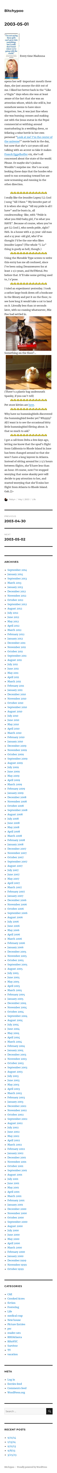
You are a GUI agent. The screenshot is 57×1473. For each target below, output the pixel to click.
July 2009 (13, 767)
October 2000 (15, 1217)
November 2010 (16, 698)
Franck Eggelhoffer (16, 154)
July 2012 (12, 612)
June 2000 (13, 1234)
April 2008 (13, 831)
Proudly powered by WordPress (32, 1467)
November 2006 (17, 904)
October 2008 (15, 805)
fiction (11, 1302)
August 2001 (14, 1174)
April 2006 (13, 934)
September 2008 (17, 810)
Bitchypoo (13, 11)
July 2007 (13, 870)
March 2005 (14, 990)
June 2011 (13, 668)
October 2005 (15, 960)
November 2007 (17, 853)
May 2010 (13, 724)
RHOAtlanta (14, 1337)
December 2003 (16, 1054)
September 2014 (17, 569)
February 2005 (16, 994)
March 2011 (14, 681)
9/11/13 (11, 1446)
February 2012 (15, 634)
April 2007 (13, 883)
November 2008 (17, 801)
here (31, 404)
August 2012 (14, 608)
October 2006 (15, 908)
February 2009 (16, 788)
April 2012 (13, 625)
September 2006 (17, 913)
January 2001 (15, 1204)
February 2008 (16, 840)
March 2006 (14, 938)
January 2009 (15, 792)
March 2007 (14, 887)
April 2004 (13, 1037)
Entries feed (14, 1383)
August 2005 (15, 968)
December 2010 (16, 694)
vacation (12, 1354)
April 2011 (13, 677)
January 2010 (15, 741)
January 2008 (15, 844)
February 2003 (16, 1097)
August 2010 (14, 711)
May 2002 (13, 1136)
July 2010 (12, 715)
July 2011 (12, 664)
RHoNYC (12, 1341)
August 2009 (15, 762)
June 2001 (13, 1183)
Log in (11, 1379)
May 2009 (13, 775)
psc (9, 1328)
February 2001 (15, 1200)
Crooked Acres (16, 1298)
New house (14, 1320)
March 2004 (14, 1041)
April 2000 (13, 1243)
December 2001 (16, 1157)
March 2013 (14, 582)
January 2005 (15, 998)
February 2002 (16, 1148)
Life (34, 499)
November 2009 (17, 750)
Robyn (12, 499)
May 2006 (13, 930)
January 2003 (15, 1101)
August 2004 (15, 1020)
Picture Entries (16, 1324)
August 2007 (14, 865)
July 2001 (12, 1178)
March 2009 (14, 784)
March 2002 (14, 1144)
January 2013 (15, 587)
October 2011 (15, 651)
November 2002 (17, 1110)
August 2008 (15, 814)
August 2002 (15, 1123)
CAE (9, 1294)
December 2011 (16, 642)
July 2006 (13, 921)
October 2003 (15, 1063)
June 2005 (13, 977)
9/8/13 (11, 1450)
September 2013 (17, 578)
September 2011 (16, 655)
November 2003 (17, 1058)
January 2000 (15, 1256)
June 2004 (13, 1028)
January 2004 (15, 1050)
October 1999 (15, 1269)
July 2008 (13, 818)
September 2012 (17, 604)
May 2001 (13, 1187)
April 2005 (13, 985)
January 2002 (15, 1153)
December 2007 (16, 848)
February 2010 (15, 737)
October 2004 (15, 1011)
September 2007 (17, 861)
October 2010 (15, 702)
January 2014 (15, 574)
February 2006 (16, 943)
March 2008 (14, 835)
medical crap (15, 1315)
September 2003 (17, 1067)
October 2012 (15, 599)
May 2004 (13, 1033)
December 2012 (16, 591)
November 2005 (17, 955)
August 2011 (14, 660)
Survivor (12, 1345)
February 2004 (16, 1046)
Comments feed (16, 1388)
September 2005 (17, 964)
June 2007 (13, 874)
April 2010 (13, 728)
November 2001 (16, 1161)
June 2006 (13, 925)
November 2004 (17, 1007)
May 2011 (12, 672)
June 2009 (13, 771)
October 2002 (15, 1114)
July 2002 (13, 1127)
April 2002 (13, 1140)
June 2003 (13, 1080)
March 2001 (14, 1196)
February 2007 (16, 891)
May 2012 (13, 621)
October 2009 (15, 754)
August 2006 (15, 917)
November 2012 (16, 595)
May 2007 (13, 878)
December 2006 (16, 900)
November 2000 (17, 1213)
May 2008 (13, 827)
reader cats (14, 1332)
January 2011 (14, 690)
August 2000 (15, 1226)
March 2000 (14, 1247)
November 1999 (17, 1264)
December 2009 (16, 745)
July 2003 (13, 1076)
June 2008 (13, 822)
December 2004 (16, 1003)
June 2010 (13, 720)
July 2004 (13, 1024)
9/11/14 (11, 1437)
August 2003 (14, 1071)
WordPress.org (16, 1392)
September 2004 (17, 1015)
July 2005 (13, 973)
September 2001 (17, 1170)
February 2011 (15, 685)
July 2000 (13, 1230)
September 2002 (17, 1118)
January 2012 (15, 638)
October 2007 (15, 857)
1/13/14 (11, 1441)
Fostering (13, 1307)
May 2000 (13, 1238)
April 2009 (13, 780)
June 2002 (13, 1131)
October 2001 (15, 1166)
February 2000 (16, 1251)
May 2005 (13, 981)
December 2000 (16, 1208)
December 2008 (16, 797)
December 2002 (16, 1106)
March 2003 (14, 1093)
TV (9, 1350)
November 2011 (16, 647)
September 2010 (17, 707)
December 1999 (16, 1260)
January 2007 (15, 895)
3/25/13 (11, 1454)
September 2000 (17, 1221)
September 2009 (17, 758)
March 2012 (14, 630)
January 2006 (15, 947)
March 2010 (14, 732)
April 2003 (13, 1088)
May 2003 (13, 1084)
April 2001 (13, 1191)
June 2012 (13, 617)
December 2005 (16, 951)
